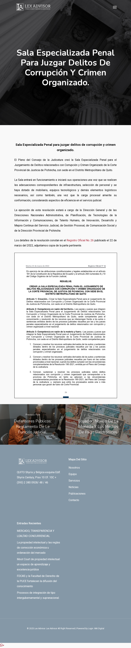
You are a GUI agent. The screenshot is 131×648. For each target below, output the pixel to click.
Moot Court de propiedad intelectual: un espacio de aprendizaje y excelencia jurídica (38, 564)
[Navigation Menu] (115, 7)
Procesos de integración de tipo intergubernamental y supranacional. (38, 595)
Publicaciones (77, 493)
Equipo (73, 474)
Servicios (74, 480)
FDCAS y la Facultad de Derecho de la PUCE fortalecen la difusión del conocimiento (38, 581)
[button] (2, 645)
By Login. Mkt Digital (94, 628)
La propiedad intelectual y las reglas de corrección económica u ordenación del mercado (38, 547)
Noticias (73, 487)
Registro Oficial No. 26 (80, 240)
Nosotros (74, 467)
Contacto (74, 500)
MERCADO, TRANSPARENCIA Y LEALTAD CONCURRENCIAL (35, 533)
